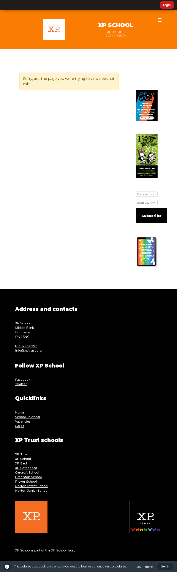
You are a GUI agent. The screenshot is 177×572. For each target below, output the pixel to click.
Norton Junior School (31, 491)
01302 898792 (26, 346)
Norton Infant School (31, 486)
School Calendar (27, 417)
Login (167, 5)
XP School (115, 25)
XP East (21, 463)
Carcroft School (27, 472)
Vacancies (23, 421)
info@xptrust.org (28, 350)
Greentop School (28, 477)
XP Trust (22, 454)
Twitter (21, 384)
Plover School (26, 481)
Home (20, 412)
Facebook (22, 380)
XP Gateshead (26, 468)
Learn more (144, 566)
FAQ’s (19, 426)
